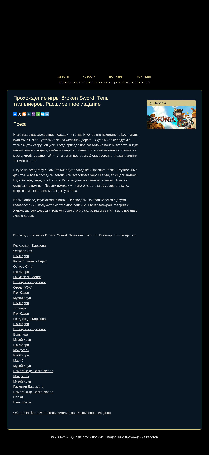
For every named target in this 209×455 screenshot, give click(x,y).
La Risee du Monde (27, 277)
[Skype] (43, 114)
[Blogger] (24, 114)
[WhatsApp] (38, 114)
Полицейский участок (29, 282)
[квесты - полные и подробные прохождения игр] (104, 10)
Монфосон (21, 350)
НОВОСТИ (89, 76)
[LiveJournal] (29, 114)
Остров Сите (23, 251)
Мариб (18, 360)
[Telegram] (47, 114)
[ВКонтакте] (15, 114)
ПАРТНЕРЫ (116, 76)
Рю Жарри (21, 256)
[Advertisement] (171, 185)
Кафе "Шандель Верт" (30, 261)
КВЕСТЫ (63, 76)
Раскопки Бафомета (28, 386)
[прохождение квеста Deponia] (171, 128)
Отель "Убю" (22, 287)
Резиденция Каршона (29, 245)
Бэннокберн (22, 402)
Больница (20, 334)
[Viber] (33, 114)
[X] (20, 114)
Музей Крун (22, 298)
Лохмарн (19, 308)
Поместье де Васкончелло (33, 371)
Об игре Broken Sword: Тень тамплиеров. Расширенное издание (62, 413)
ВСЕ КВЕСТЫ (65, 82)
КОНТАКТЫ (144, 76)
